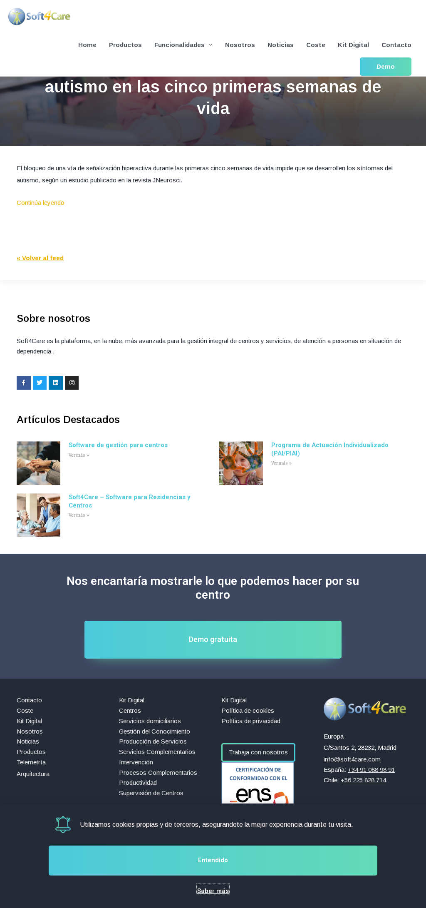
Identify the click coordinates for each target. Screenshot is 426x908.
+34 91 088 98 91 (371, 769)
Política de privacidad (250, 720)
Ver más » (79, 455)
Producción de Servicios (153, 741)
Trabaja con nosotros (258, 752)
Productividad (138, 782)
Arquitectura (33, 773)
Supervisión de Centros (151, 792)
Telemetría (31, 762)
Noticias (280, 44)
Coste (315, 44)
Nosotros (240, 44)
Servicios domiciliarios (150, 720)
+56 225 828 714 (363, 780)
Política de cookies (247, 710)
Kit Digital (353, 44)
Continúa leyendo (40, 202)
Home (87, 44)
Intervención (136, 762)
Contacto (396, 44)
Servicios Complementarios (157, 751)
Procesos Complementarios (158, 772)
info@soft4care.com (352, 759)
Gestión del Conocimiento (154, 731)
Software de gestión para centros (118, 445)
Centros (130, 710)
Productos (125, 44)
